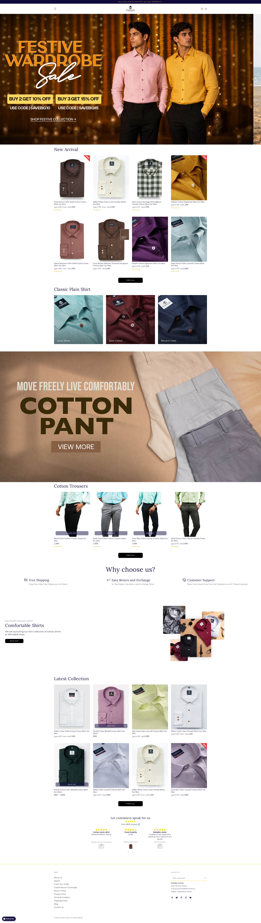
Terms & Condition (62, 897)
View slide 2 (133, 140)
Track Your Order (61, 884)
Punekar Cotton (65, 917)
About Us (58, 878)
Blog (56, 904)
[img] (130, 821)
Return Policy (60, 891)
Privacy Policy (60, 894)
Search (57, 881)
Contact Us (59, 907)
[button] (55, 9)
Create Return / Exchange (65, 888)
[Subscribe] (206, 878)
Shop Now (14, 641)
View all (130, 280)
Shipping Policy (60, 901)
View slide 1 (127, 140)
